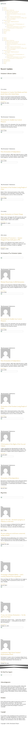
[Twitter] (7, 729)
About (5, 8)
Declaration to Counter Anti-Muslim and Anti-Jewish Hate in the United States (14, 93)
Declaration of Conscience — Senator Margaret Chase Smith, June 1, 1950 (11, 239)
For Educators (7, 30)
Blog (5, 33)
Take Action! (7, 29)
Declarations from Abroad (13, 11)
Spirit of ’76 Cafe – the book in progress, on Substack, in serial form (13, 520)
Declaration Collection (9, 10)
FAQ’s (5, 31)
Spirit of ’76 (6, 22)
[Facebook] (2, 729)
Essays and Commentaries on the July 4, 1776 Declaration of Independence (16, 27)
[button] (14, 35)
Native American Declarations (14, 16)
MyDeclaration (7, 20)
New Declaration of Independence (10, 152)
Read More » (4, 101)
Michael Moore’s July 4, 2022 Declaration (12, 282)
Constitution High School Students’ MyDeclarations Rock (11, 653)
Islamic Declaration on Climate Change (12, 214)
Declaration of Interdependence (10, 478)
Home (5, 7)
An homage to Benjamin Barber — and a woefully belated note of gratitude (12, 575)
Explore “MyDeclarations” (13, 21)
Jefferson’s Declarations (12, 12)
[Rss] (11, 729)
